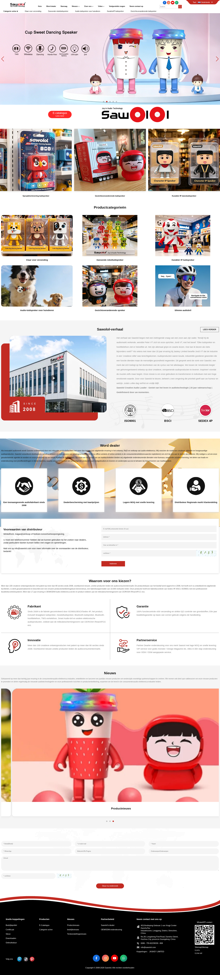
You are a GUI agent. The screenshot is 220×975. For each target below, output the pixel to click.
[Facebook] (165, 2)
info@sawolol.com (148, 947)
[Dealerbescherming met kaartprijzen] (81, 486)
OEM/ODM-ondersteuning (111, 930)
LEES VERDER (209, 329)
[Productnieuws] (110, 745)
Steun (8, 934)
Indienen (113, 564)
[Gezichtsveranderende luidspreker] (110, 59)
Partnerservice (147, 640)
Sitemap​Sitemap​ (201, 947)
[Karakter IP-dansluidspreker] (184, 160)
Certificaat (10, 930)
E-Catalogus (44, 925)
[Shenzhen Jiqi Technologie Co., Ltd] (18, 4)
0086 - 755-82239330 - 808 (152, 943)
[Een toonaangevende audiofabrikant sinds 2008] (24, 486)
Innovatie (34, 640)
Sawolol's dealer (107, 925)
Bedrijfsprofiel (11, 925)
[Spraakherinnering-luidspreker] (36, 160)
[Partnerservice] (123, 646)
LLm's (197, 950)
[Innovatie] (14, 646)
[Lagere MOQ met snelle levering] (139, 486)
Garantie (142, 606)
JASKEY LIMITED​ (156, 952)
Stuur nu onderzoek (110, 886)
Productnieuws (110, 808)
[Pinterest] (32, 959)
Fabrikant (34, 606)
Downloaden (11, 938)
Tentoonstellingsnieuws (76, 934)
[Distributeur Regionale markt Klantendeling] (196, 486)
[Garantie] (123, 612)
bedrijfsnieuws (73, 930)
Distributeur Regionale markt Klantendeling (196, 502)
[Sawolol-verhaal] (54, 378)
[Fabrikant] (14, 612)
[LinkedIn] (19, 959)
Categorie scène (46, 930)
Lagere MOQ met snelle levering (138, 502)
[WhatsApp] (176, 2)
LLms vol (198, 953)
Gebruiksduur (11, 943)
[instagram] (169, 2)
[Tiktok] (25, 959)
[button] (103, 101)
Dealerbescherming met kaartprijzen (81, 502)
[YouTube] (173, 2)
